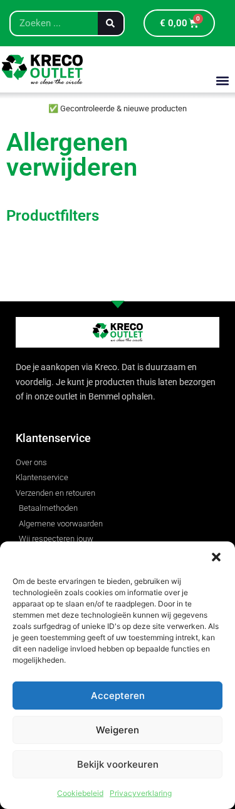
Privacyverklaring (141, 793)
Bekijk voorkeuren (118, 764)
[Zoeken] (110, 23)
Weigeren (117, 730)
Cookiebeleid (80, 793)
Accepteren (118, 695)
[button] (216, 557)
